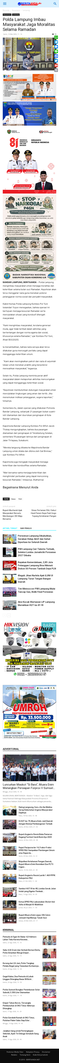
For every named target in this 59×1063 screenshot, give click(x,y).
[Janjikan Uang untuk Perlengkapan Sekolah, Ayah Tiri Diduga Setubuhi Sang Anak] (49, 1034)
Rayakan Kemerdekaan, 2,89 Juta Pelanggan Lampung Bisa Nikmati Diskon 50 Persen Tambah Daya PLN (37, 565)
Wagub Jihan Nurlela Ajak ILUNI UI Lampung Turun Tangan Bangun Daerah (35, 578)
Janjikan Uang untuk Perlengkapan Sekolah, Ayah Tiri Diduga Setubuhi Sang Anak (21, 1034)
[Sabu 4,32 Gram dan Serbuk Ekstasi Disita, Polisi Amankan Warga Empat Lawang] (49, 953)
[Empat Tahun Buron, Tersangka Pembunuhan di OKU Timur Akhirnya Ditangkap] (49, 1006)
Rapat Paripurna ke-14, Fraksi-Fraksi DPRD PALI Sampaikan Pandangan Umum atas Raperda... (37, 850)
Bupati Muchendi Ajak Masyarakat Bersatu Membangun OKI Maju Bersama (12, 514)
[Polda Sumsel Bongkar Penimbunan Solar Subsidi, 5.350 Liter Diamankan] (49, 993)
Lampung (26, 10)
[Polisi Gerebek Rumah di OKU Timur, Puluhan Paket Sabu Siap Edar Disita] (49, 1021)
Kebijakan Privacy (32, 1052)
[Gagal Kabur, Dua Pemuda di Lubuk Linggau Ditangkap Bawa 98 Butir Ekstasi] (49, 980)
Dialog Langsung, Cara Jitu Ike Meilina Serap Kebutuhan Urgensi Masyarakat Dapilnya (36, 810)
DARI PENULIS (26, 528)
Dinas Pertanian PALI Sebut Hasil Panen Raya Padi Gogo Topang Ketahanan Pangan (43, 513)
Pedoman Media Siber (15, 1052)
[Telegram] (56, 42)
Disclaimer (46, 1052)
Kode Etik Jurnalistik (40, 1055)
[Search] (55, 3)
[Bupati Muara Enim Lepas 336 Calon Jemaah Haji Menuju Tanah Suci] (9, 918)
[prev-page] (4, 615)
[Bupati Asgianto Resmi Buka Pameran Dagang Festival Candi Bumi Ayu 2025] (9, 838)
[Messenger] (56, 46)
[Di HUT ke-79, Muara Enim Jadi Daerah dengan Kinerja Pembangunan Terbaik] (9, 824)
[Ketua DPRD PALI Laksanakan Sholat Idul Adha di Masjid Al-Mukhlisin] (9, 905)
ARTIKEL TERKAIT (10, 528)
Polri (20, 499)
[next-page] (9, 615)
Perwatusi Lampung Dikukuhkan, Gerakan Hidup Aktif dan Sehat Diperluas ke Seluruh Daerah (35, 538)
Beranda (6, 10)
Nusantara (16, 10)
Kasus (13, 499)
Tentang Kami (25, 1055)
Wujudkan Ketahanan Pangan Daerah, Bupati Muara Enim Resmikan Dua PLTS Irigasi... (36, 864)
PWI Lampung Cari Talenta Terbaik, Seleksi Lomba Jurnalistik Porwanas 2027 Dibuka (37, 552)
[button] (4, 3)
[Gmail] (56, 65)
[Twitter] (56, 60)
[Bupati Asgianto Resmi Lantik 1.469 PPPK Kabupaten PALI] (9, 879)
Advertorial (7, 780)
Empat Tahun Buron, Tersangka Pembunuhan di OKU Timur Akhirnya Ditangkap (19, 1006)
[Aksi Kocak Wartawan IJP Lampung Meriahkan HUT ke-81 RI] (9, 605)
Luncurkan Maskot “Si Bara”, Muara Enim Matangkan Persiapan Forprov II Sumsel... (29, 786)
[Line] (56, 51)
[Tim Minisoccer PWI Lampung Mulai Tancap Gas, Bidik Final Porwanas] (9, 592)
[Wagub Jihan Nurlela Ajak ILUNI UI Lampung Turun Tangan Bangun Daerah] (9, 578)
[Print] (56, 70)
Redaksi (14, 1055)
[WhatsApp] (56, 37)
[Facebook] (56, 56)
